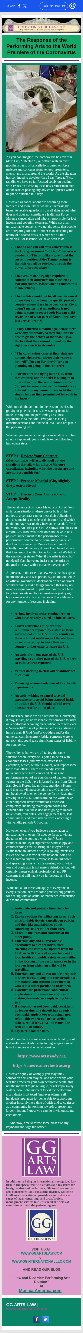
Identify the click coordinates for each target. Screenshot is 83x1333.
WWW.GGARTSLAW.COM (41, 1253)
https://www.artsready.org (42, 1056)
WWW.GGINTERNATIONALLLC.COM (41, 1261)
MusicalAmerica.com (40, 1290)
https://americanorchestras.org (41, 1065)
